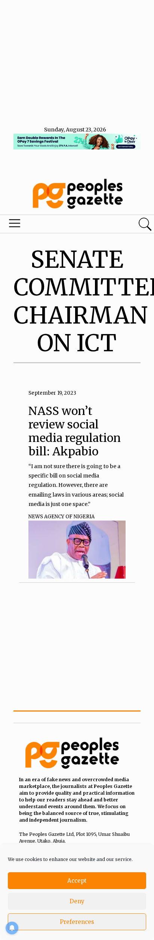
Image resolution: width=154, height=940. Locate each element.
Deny (77, 901)
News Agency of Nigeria (61, 516)
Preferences (77, 921)
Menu (52, 225)
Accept (77, 880)
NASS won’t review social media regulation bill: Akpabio (74, 431)
